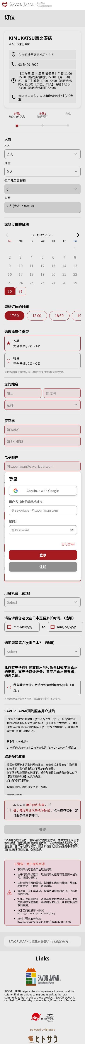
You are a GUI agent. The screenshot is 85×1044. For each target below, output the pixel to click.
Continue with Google (43, 490)
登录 (42, 555)
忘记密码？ (69, 544)
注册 (42, 566)
